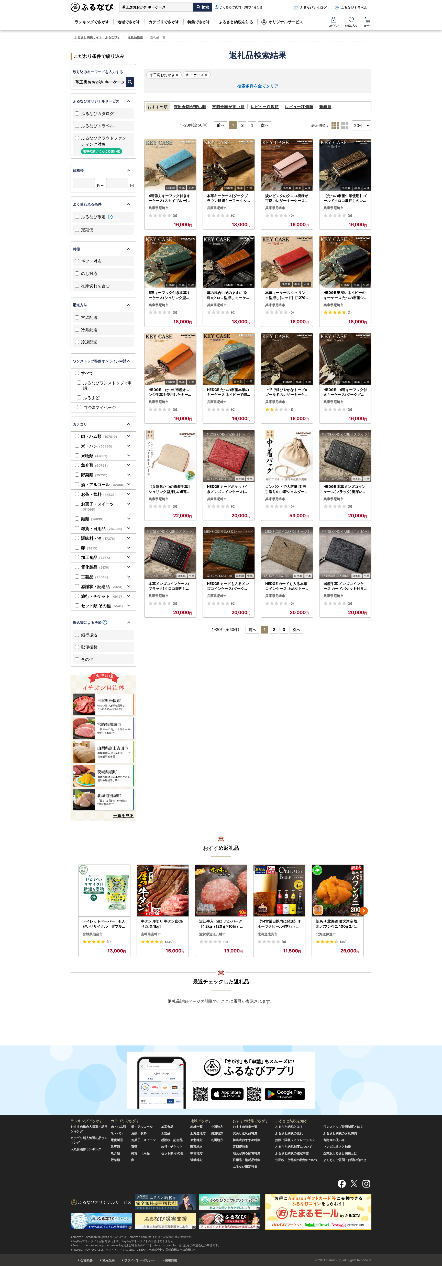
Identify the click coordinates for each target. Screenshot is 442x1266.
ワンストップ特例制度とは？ (343, 1127)
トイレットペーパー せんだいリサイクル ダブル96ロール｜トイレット (104, 924)
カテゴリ (80, 424)
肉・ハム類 (100, 436)
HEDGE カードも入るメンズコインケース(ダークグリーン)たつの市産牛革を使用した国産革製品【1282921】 (228, 586)
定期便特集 (240, 1146)
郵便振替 (89, 647)
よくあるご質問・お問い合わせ (240, 7)
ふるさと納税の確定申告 (292, 1153)
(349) (169, 942)
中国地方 (217, 1127)
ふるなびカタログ (313, 7)
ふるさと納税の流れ (289, 1133)
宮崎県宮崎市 (151, 934)
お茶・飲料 (99, 494)
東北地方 (196, 1140)
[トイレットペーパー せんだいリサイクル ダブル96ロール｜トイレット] (104, 891)
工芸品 (95, 576)
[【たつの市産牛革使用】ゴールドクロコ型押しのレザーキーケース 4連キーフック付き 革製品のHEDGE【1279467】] (345, 165)
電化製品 (96, 567)
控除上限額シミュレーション (295, 1140)
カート (367, 25)
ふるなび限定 (94, 216)
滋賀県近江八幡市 (212, 934)
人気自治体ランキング (86, 1149)
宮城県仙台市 (93, 934)
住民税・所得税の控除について (296, 1160)
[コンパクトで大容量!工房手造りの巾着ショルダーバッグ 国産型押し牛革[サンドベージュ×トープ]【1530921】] (287, 456)
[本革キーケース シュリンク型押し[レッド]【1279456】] (287, 262)
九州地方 (217, 1140)
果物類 (95, 455)
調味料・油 (99, 538)
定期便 (87, 229)
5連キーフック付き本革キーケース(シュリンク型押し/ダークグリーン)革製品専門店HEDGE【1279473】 (170, 295)
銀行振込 (89, 634)
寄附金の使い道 (334, 1140)
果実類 (115, 1146)
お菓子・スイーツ (97, 506)
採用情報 (171, 1260)
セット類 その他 (103, 605)
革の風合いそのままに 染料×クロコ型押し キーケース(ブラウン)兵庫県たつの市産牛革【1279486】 (228, 295)
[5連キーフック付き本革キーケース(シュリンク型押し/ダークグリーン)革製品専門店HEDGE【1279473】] (170, 262)
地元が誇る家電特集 (246, 1153)
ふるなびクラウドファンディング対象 (103, 144)
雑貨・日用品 (102, 528)
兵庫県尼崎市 (159, 208)
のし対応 (89, 273)
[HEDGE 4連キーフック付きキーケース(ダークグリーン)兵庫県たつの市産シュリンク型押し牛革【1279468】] (345, 359)
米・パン (97, 445)
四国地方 (217, 1133)
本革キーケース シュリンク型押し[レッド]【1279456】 (286, 295)
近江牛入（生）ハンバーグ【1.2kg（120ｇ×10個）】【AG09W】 (220, 924)
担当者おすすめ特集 (246, 1140)
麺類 (93, 518)
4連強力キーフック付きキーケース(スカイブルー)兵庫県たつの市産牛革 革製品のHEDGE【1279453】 (170, 198)
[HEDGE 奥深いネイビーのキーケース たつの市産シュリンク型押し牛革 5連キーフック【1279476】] (345, 262)
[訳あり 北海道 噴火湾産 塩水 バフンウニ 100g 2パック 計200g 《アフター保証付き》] (337, 891)
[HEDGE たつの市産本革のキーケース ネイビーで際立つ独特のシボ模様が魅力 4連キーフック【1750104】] (229, 359)
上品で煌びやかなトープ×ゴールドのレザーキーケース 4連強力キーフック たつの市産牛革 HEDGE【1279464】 (286, 392)
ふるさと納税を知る (236, 21)
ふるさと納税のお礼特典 (340, 1133)
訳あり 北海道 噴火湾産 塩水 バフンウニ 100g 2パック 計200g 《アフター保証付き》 (337, 924)
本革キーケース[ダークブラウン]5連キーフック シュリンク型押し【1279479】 (227, 198)
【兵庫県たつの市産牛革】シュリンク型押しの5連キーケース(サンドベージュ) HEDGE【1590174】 (170, 489)
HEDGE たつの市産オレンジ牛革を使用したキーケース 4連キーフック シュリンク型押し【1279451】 (170, 392)
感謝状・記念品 (102, 586)
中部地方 (196, 1153)
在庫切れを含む (95, 285)
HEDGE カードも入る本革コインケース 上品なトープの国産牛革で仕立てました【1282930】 (286, 586)
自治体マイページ (99, 407)
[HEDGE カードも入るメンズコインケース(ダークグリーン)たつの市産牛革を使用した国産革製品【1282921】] (229, 553)
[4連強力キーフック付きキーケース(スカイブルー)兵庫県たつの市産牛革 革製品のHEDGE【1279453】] (170, 165)
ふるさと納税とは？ (289, 1127)
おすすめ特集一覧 (245, 1127)
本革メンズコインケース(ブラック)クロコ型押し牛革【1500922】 (169, 586)
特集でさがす (199, 21)
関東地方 (196, 1146)
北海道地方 (198, 1133)
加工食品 (97, 557)
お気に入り (351, 25)
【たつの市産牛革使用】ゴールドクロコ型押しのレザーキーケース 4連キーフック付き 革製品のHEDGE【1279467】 (345, 198)
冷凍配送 (89, 341)
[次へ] (364, 911)
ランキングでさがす (92, 21)
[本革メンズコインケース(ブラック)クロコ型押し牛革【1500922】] (170, 553)
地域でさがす (128, 21)
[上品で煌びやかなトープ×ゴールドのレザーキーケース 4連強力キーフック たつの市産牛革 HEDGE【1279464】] (287, 359)
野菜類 (95, 474)
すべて (87, 373)
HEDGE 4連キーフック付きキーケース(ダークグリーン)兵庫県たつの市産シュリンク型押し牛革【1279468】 (345, 392)
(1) (350, 312)
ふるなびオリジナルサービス (96, 101)
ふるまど (91, 397)
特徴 (76, 249)
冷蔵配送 (89, 329)
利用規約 (108, 1260)
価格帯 (78, 170)
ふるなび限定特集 (245, 1166)
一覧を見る (123, 815)
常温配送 (89, 317)
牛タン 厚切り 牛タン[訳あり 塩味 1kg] (162, 923)
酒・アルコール (103, 484)
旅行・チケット (103, 596)
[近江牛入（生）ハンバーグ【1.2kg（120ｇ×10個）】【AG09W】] (221, 891)
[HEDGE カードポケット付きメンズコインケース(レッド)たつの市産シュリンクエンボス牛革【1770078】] (229, 456)
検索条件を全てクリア (257, 85)
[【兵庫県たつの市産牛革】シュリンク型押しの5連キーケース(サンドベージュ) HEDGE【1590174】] (170, 456)
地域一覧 (196, 1127)
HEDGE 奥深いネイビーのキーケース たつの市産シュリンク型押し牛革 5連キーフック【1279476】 (345, 295)
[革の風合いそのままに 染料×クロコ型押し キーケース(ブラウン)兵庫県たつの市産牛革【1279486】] (229, 262)
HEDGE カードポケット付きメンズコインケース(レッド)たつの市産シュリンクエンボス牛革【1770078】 (228, 489)
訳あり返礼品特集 (245, 1133)
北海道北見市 (268, 934)
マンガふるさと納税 (337, 1146)
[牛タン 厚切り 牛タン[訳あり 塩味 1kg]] (163, 891)
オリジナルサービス (286, 21)
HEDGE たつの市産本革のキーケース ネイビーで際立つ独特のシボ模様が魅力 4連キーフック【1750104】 (228, 392)
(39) (343, 942)
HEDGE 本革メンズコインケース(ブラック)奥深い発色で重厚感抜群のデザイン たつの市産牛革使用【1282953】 (345, 489)
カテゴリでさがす (164, 21)
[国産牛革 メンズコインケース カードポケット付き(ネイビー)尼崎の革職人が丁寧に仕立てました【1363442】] (345, 553)
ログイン (333, 25)
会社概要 (86, 1260)
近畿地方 (196, 1160)
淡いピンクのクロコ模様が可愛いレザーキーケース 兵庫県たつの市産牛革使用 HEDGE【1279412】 (287, 198)
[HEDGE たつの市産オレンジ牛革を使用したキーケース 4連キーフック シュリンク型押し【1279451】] (170, 359)
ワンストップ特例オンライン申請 (100, 361)
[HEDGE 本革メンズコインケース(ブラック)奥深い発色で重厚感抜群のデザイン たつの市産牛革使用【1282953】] (345, 456)
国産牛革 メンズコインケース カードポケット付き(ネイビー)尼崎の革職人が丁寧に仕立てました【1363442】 (345, 586)
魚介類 (95, 465)
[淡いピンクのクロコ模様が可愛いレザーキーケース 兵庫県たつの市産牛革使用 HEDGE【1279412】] (287, 165)
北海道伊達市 (326, 934)
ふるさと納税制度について (293, 1146)
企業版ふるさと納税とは (340, 1153)
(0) (175, 215)
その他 (87, 659)
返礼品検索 (135, 37)
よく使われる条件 (87, 204)
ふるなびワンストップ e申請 (107, 385)
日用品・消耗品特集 (246, 1160)
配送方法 (80, 305)
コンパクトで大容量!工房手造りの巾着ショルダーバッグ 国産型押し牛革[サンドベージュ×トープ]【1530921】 (286, 489)
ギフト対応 (91, 261)
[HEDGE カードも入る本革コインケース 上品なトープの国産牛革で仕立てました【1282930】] (287, 553)
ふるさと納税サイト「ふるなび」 (97, 37)
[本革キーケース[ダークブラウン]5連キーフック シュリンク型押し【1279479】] (229, 165)
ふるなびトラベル (354, 7)
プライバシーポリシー (139, 1260)
